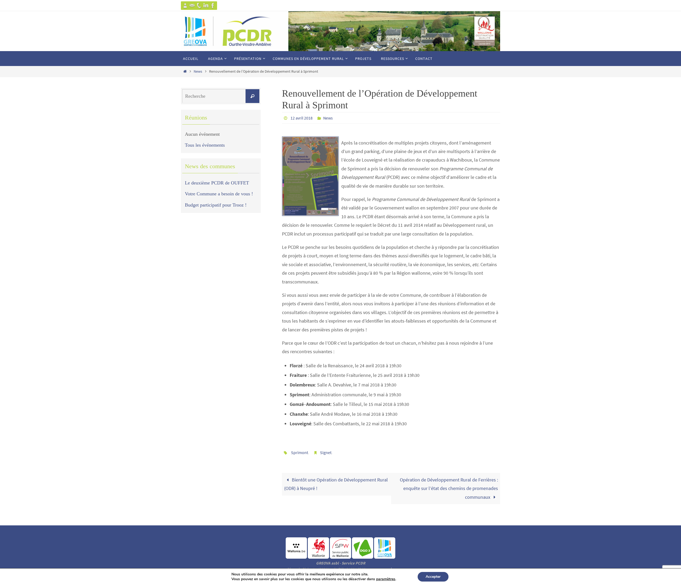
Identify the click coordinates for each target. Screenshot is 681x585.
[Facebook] (213, 5)
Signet (325, 452)
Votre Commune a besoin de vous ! (219, 193)
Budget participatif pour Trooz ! (216, 205)
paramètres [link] (385, 579)
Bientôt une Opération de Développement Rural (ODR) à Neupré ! (336, 484)
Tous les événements (205, 145)
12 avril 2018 (301, 118)
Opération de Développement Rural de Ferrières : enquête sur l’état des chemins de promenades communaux (449, 488)
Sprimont (299, 452)
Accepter (433, 576)
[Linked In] (206, 5)
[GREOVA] (185, 5)
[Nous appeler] (199, 5)
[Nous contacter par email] (192, 5)
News (198, 71)
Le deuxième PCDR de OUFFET (217, 183)
